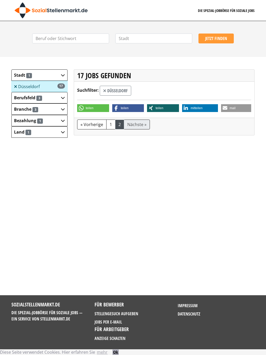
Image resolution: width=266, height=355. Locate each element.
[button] (39, 75)
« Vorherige (92, 124)
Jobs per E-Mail (108, 322)
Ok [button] (115, 352)
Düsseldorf (40, 86)
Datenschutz (189, 314)
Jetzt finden (216, 38)
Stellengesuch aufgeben (116, 314)
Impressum (188, 305)
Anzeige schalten (110, 338)
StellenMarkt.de (55, 319)
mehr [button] (102, 352)
